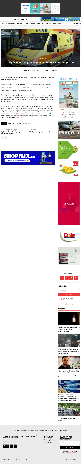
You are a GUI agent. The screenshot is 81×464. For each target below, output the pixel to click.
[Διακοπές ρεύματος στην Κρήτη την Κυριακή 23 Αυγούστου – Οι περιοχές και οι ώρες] (69, 318)
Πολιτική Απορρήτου (70, 452)
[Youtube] (15, 446)
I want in (68, 294)
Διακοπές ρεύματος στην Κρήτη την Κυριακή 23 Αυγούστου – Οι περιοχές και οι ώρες (69, 329)
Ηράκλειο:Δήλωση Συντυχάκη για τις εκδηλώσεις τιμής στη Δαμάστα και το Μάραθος (68, 351)
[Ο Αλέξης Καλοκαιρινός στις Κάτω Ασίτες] (69, 409)
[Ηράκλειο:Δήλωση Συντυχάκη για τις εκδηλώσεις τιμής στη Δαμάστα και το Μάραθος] (69, 340)
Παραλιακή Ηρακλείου (24, 124)
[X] (67, 278)
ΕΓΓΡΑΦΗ (69, 447)
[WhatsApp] (76, 278)
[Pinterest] (71, 278)
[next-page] (6, 137)
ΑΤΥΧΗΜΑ (11, 124)
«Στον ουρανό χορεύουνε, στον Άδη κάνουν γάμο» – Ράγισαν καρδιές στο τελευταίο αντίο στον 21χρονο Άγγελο (68, 374)
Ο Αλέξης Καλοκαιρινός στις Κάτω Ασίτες (41, 132)
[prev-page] (2, 137)
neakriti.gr (19, 117)
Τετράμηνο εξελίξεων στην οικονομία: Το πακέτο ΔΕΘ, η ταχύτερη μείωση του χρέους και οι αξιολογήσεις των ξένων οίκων (68, 397)
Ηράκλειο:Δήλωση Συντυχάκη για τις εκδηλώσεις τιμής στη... (12, 132)
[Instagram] (7, 446)
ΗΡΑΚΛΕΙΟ (42, 59)
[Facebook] (62, 278)
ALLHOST (75, 460)
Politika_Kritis (33, 70)
